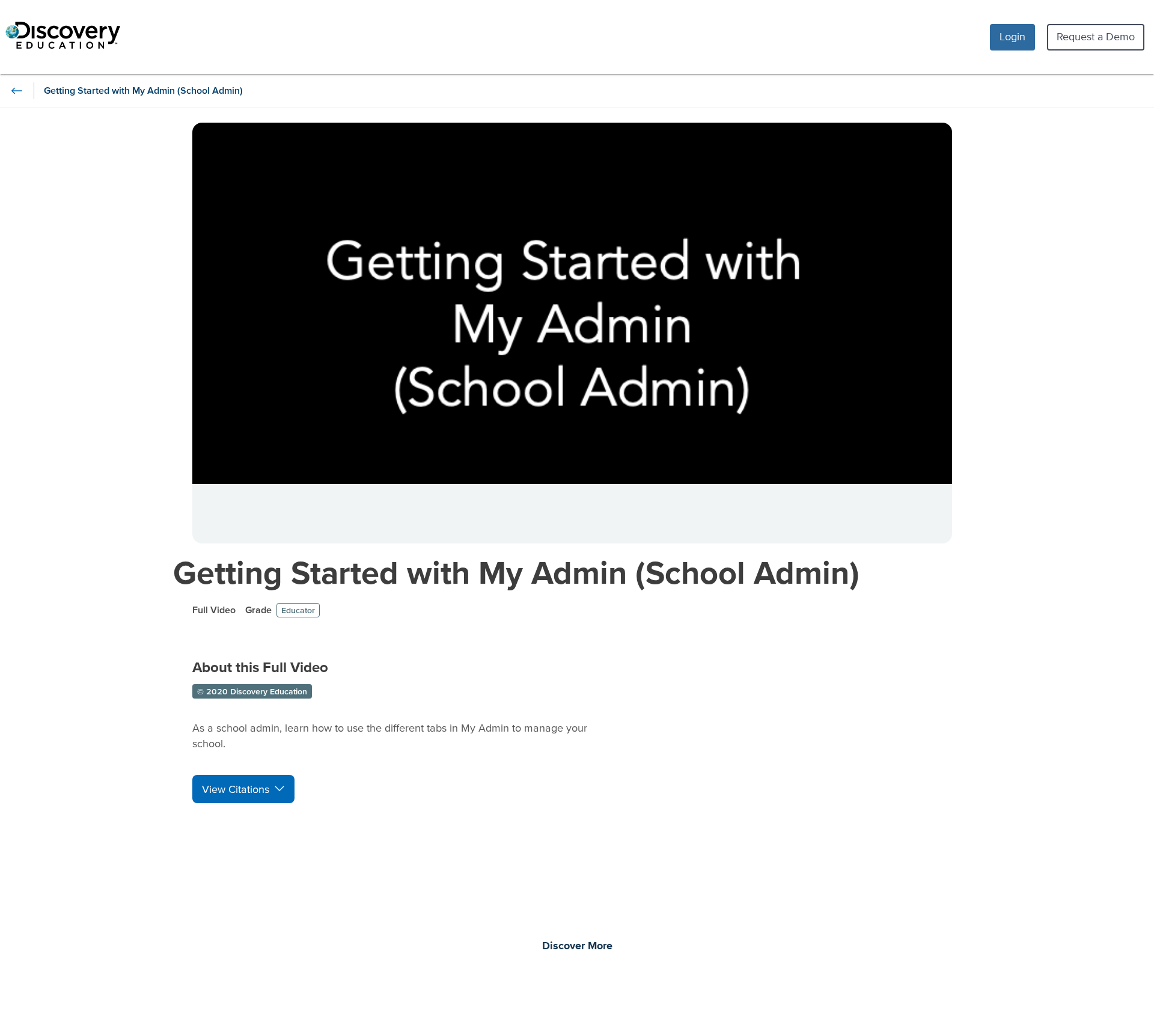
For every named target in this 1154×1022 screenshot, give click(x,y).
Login (1012, 36)
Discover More (577, 946)
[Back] (17, 91)
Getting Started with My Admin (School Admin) (516, 572)
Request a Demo (1096, 36)
